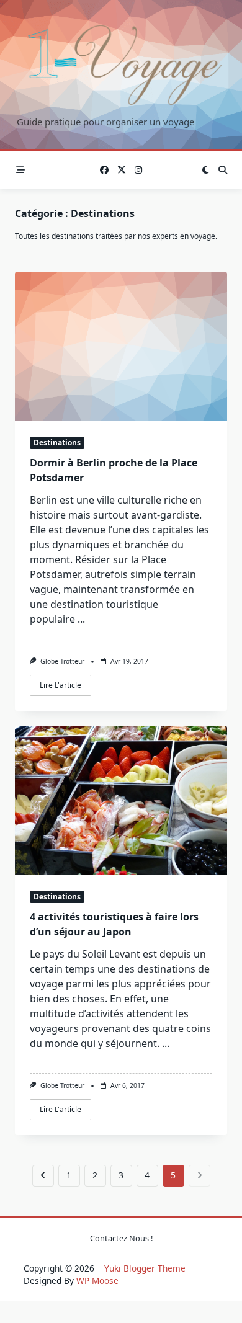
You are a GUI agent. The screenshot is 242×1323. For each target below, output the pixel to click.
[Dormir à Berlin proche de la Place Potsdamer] (121, 346)
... (81, 619)
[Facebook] (104, 170)
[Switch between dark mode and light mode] (205, 170)
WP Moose (97, 1280)
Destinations (57, 442)
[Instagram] (138, 170)
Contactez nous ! (121, 1238)
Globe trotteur (62, 661)
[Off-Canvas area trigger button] (20, 170)
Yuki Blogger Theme (145, 1268)
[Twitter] (121, 170)
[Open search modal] (222, 170)
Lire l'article (60, 685)
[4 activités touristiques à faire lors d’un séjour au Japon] (121, 800)
